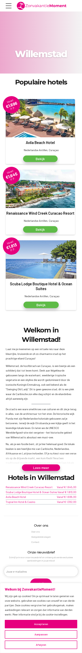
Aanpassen (41, 634)
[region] (41, 618)
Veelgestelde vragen (41, 537)
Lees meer (41, 468)
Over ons (35, 531)
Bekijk (40, 159)
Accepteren (41, 624)
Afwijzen (41, 644)
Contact (35, 542)
